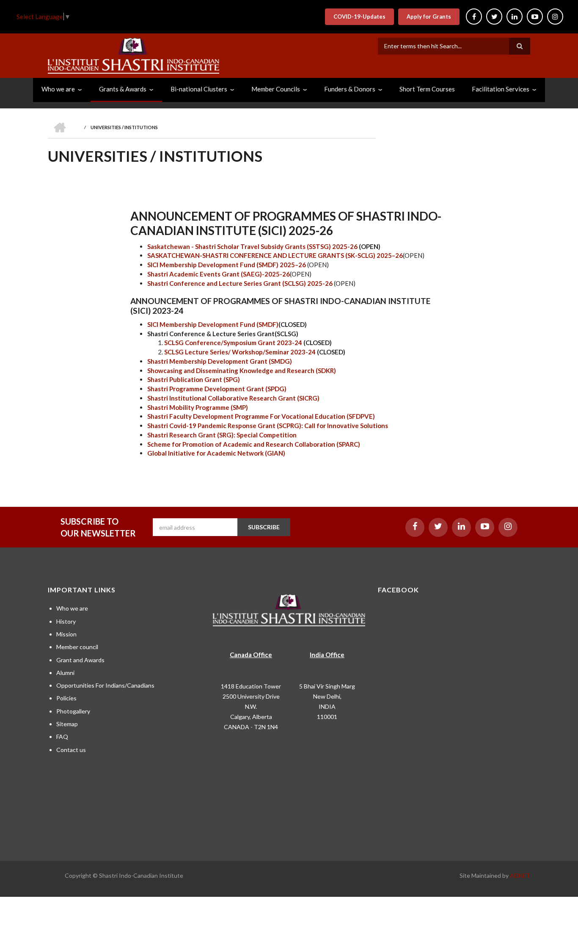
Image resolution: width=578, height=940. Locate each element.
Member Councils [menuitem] (275, 89)
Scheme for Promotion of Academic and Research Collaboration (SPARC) (253, 444)
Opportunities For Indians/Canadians (105, 685)
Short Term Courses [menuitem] (427, 89)
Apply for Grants (429, 16)
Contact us (71, 749)
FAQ (62, 736)
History (66, 621)
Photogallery (73, 711)
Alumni (65, 672)
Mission (66, 634)
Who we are (72, 608)
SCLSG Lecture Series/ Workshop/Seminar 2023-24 (240, 352)
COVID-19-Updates (359, 16)
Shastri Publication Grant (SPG (192, 379)
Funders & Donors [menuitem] (349, 89)
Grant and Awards (80, 660)
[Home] (133, 54)
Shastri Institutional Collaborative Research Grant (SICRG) (234, 398)
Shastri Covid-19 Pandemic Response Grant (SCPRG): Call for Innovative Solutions (267, 425)
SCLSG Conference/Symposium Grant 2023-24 (233, 342)
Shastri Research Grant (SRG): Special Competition (222, 435)
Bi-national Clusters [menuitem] (199, 89)
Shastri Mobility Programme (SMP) (197, 407)
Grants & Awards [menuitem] (122, 89)
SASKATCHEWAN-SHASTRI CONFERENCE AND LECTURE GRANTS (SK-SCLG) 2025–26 (275, 255)
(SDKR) (326, 370)
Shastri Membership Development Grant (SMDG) (219, 361)
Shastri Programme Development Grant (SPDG (216, 389)
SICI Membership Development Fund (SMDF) (212, 324)
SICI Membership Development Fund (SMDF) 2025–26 (226, 264)
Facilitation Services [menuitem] (500, 89)
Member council (77, 646)
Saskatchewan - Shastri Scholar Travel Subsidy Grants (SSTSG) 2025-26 (252, 246)
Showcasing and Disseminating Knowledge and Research (230, 370)
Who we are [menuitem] (58, 89)
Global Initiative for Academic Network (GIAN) (216, 453)
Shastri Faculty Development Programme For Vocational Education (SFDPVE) (261, 416)
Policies (66, 698)
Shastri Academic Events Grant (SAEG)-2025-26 (218, 274)
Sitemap (67, 723)
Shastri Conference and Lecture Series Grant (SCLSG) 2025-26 (240, 283)
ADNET (520, 875)
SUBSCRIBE (264, 527)
